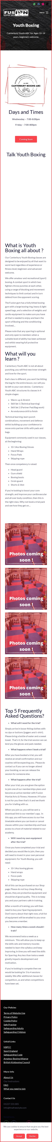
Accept (19, 1136)
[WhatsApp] (34, 4)
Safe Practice (10, 1024)
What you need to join (15, 1088)
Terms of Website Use (14, 1013)
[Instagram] (43, 4)
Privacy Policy (10, 1017)
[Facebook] (39, 4)
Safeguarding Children (15, 1032)
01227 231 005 (11, 1104)
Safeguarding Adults (14, 1028)
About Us (8, 1077)
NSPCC (7, 1047)
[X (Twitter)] (47, 4)
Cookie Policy (10, 1020)
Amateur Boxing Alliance (16, 1058)
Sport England (11, 1051)
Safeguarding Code (13, 1054)
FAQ (6, 1085)
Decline (32, 1136)
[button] (26, 139)
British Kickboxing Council (17, 1062)
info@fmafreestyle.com (15, 1107)
